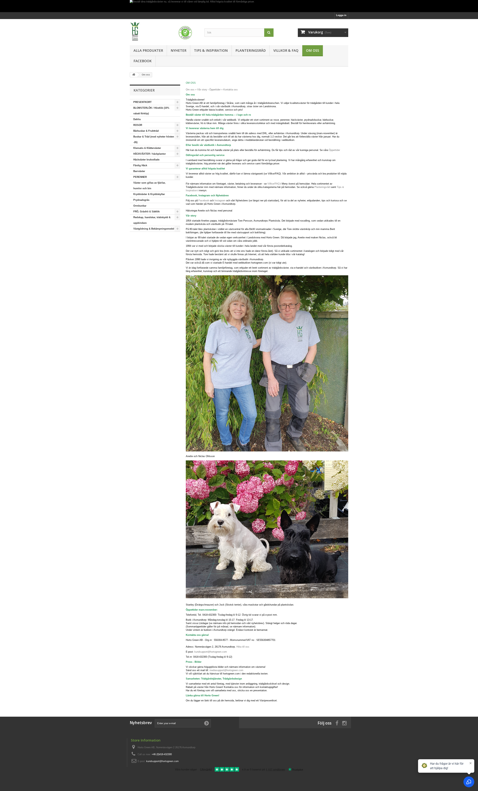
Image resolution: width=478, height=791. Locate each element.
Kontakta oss (230, 89)
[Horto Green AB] (164, 31)
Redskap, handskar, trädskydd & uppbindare (151, 220)
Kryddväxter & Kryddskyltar (149, 194)
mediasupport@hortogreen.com (226, 670)
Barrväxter (139, 171)
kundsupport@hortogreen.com (210, 651)
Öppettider (215, 89)
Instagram (219, 200)
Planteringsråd (250, 50)
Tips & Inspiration (211, 50)
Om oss (312, 50)
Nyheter (178, 50)
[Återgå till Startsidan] (133, 74)
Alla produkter (148, 50)
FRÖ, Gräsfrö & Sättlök (146, 211)
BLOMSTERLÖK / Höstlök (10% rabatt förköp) (151, 110)
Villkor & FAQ (285, 50)
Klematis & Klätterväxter (147, 148)
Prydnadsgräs (141, 200)
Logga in (341, 15)
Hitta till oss (242, 646)
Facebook (143, 61)
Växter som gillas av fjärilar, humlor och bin (149, 185)
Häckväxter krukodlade (146, 159)
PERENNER (140, 177)
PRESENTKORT (142, 102)
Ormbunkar (139, 205)
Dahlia (137, 119)
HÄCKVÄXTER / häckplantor (149, 153)
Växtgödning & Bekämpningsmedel (153, 228)
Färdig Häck (140, 165)
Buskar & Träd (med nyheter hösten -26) (153, 139)
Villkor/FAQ (273, 183)
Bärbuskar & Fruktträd (146, 130)
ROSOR (137, 125)
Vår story (202, 89)
